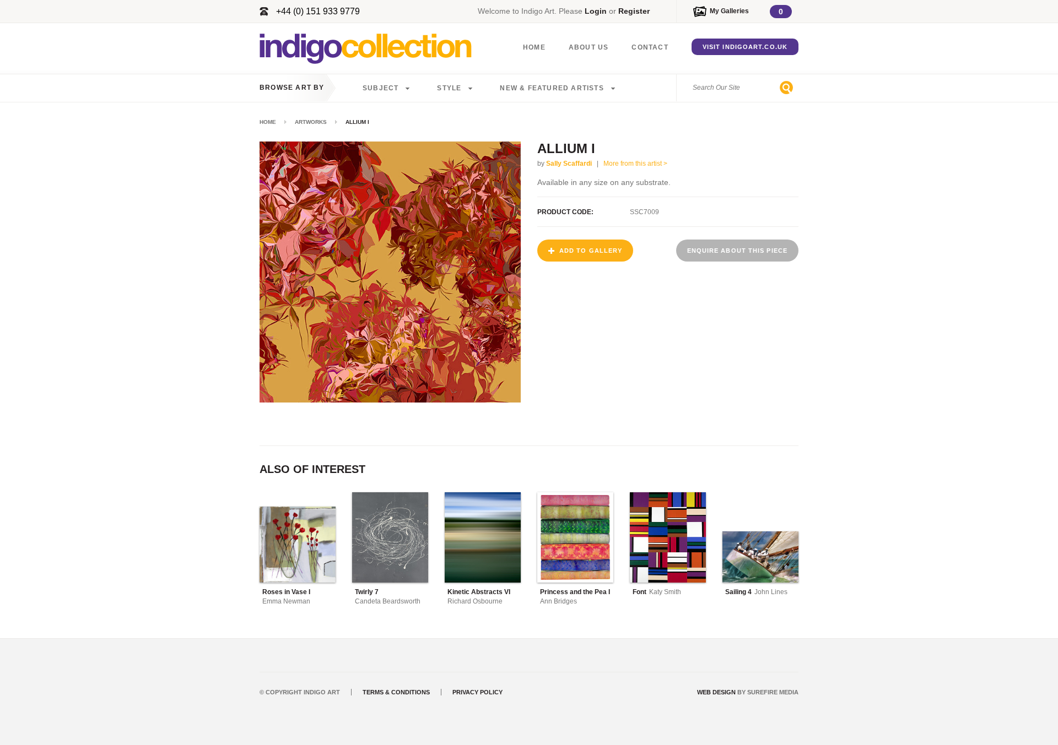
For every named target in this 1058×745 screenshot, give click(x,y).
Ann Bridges (558, 601)
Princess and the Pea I (575, 592)
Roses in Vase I (286, 592)
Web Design (716, 692)
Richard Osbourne (475, 601)
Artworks (311, 122)
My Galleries (729, 11)
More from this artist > (635, 163)
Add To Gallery (590, 250)
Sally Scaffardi (569, 163)
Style (449, 88)
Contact (649, 47)
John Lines (770, 592)
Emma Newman (286, 601)
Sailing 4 (738, 592)
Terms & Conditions (396, 692)
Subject (380, 88)
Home (534, 47)
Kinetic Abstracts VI (478, 592)
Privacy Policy (477, 692)
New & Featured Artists (551, 88)
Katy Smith (665, 592)
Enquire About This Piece (737, 250)
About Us (589, 47)
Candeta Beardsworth (387, 601)
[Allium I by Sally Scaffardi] (390, 399)
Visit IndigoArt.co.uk (745, 46)
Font (639, 592)
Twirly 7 (367, 592)
